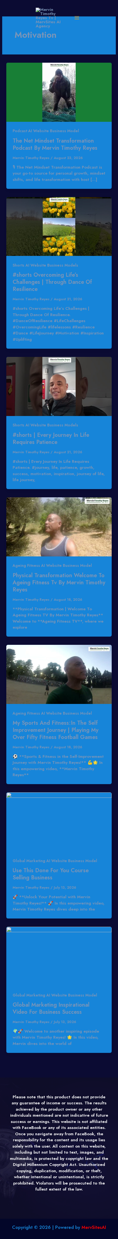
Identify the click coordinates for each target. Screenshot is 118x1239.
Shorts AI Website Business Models (45, 265)
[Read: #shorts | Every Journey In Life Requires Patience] (59, 386)
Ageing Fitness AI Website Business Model (52, 565)
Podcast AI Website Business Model (46, 131)
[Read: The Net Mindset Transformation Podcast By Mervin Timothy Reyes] (59, 92)
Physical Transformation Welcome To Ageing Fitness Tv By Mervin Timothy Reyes (59, 582)
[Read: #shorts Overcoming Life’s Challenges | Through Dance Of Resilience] (59, 226)
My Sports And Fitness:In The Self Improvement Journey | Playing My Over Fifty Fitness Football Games (56, 730)
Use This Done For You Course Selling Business (51, 874)
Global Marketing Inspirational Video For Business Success (51, 1008)
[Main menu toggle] (76, 18)
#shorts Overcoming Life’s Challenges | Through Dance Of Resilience (52, 282)
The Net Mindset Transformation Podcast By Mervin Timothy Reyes (55, 144)
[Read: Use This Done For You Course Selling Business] (59, 822)
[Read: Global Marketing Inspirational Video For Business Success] (59, 956)
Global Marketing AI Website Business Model (55, 860)
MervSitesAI (94, 1227)
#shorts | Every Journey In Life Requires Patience (51, 438)
